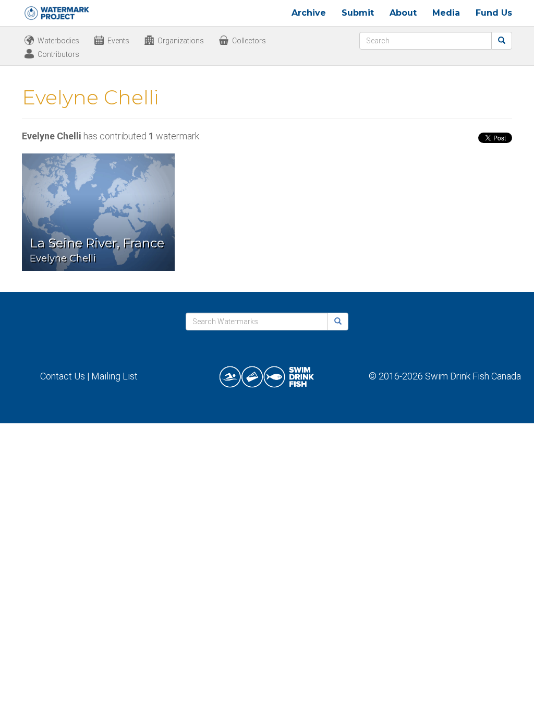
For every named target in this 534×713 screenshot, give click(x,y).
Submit (358, 13)
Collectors (249, 41)
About (403, 13)
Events (118, 41)
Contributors (58, 54)
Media (446, 13)
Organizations (180, 41)
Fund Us (494, 13)
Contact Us (62, 376)
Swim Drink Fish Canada (473, 376)
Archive (309, 13)
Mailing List (114, 376)
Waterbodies (58, 41)
